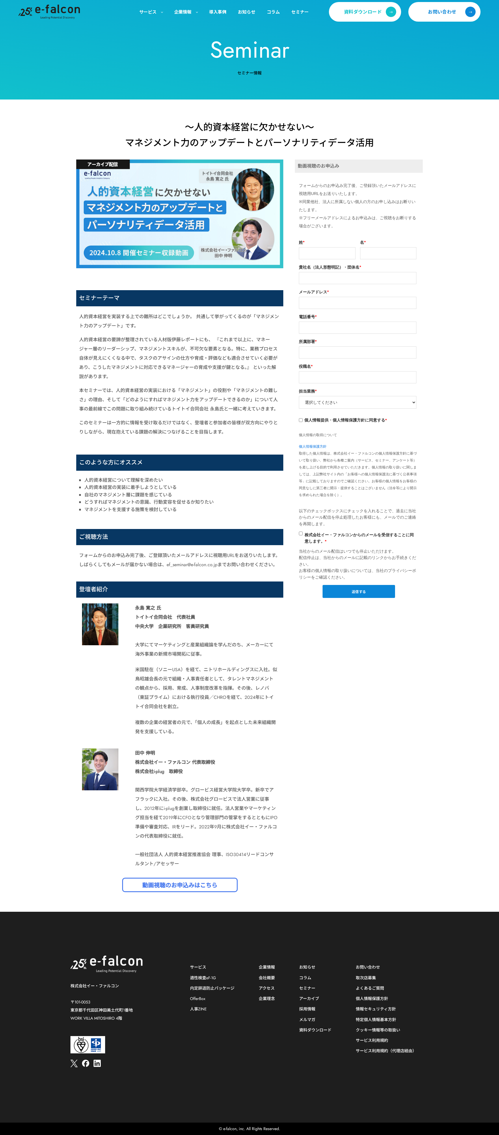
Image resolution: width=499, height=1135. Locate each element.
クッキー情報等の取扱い (378, 1030)
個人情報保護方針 (313, 446)
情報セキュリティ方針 (376, 1009)
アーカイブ (309, 998)
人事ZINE (198, 1009)
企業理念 (267, 998)
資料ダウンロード (315, 1030)
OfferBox (197, 998)
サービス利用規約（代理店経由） (386, 1050)
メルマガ (307, 1019)
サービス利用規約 (372, 1040)
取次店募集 (366, 977)
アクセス (267, 988)
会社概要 (267, 977)
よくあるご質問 (370, 988)
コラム (305, 977)
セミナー (307, 988)
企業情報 (267, 967)
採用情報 (307, 1009)
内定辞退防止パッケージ (212, 988)
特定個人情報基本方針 (376, 1019)
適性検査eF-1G (203, 977)
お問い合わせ (368, 967)
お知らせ (307, 967)
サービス (198, 967)
